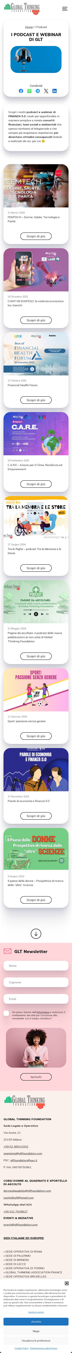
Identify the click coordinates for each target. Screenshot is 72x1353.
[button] (67, 1283)
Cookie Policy (21, 1348)
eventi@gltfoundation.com (20, 1224)
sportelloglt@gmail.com (18, 1197)
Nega (36, 1331)
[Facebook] (21, 91)
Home (29, 27)
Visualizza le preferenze (36, 1340)
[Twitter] (46, 91)
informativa (43, 1012)
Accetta (36, 1321)
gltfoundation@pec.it (23, 1160)
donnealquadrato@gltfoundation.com (27, 1190)
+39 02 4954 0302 (15, 1146)
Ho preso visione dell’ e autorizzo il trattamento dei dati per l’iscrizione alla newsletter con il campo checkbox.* (38, 1015)
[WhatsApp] (29, 91)
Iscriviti (36, 1077)
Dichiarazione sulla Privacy (43, 1348)
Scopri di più (36, 236)
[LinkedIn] (54, 91)
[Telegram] (38, 91)
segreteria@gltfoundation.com (22, 1153)
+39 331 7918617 (15, 1211)
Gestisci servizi (36, 1312)
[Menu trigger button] (65, 8)
